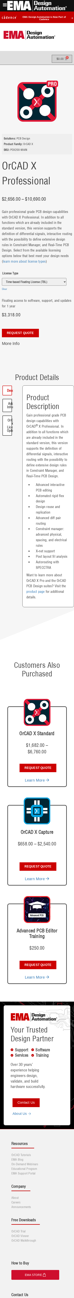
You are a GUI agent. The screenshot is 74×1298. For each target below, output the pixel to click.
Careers (15, 1202)
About (15, 1198)
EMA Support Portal (23, 1173)
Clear (4, 288)
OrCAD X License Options (12, 425)
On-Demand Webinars (24, 1164)
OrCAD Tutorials (21, 1155)
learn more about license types (24, 261)
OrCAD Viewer (20, 1236)
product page (35, 591)
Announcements (21, 1207)
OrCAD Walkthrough (23, 1240)
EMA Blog (17, 1159)
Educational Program (24, 1169)
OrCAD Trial (18, 1231)
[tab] (7, 390)
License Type (10, 273)
